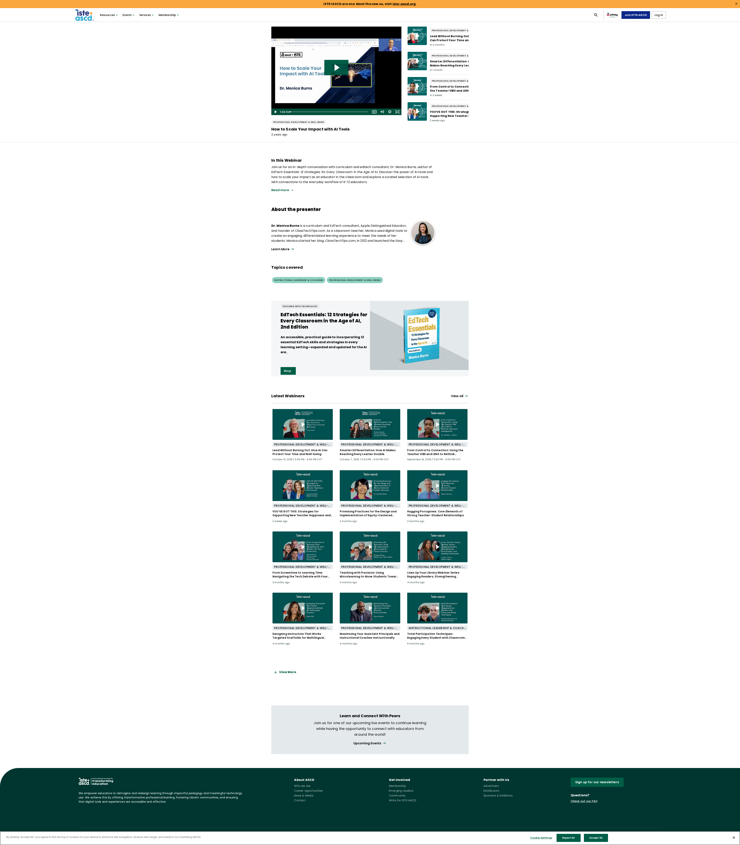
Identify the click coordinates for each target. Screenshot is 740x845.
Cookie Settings (541, 838)
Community (397, 795)
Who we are (302, 786)
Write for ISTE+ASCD (402, 800)
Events (127, 15)
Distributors (491, 791)
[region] (370, 838)
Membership (167, 15)
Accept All (596, 838)
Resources (107, 15)
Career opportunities (308, 791)
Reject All (568, 838)
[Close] (734, 837)
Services (145, 15)
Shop (287, 371)
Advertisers (491, 786)
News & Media (303, 795)
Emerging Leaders (401, 791)
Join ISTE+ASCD (636, 15)
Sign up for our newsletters (597, 782)
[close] (736, 3)
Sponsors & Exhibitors (498, 795)
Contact (300, 800)
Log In (659, 15)
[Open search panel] (596, 15)
